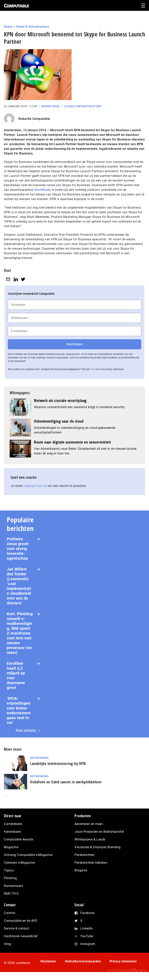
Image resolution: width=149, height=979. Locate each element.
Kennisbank (12, 831)
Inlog (7, 944)
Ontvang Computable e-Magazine (28, 855)
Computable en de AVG (20, 920)
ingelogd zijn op (35, 486)
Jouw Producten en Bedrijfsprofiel (99, 831)
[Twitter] (23, 279)
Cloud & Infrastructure (32, 26)
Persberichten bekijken (90, 862)
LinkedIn (86, 928)
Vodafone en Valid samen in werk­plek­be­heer (66, 782)
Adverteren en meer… (89, 824)
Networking (39, 757)
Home (8, 26)
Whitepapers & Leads (89, 839)
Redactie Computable (34, 119)
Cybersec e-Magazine (19, 862)
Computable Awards (18, 839)
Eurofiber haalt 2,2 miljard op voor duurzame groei (16, 675)
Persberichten (84, 855)
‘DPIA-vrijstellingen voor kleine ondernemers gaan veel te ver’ (19, 710)
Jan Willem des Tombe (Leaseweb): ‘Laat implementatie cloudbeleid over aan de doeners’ (19, 586)
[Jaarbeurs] (124, 973)
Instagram (87, 944)
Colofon (10, 913)
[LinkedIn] (15, 279)
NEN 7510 (11, 893)
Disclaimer (48, 961)
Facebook (87, 913)
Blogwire (80, 870)
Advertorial (50, 106)
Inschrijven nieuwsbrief (21, 936)
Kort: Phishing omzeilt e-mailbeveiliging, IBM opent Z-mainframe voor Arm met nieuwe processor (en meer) (20, 633)
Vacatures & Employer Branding (97, 847)
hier (92, 369)
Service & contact (16, 928)
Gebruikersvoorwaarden (83, 961)
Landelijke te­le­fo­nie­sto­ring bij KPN (58, 763)
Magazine (11, 847)
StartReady (42, 190)
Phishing (10, 878)
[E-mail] (8, 279)
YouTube (86, 936)
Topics (9, 870)
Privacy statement (123, 961)
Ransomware (13, 886)
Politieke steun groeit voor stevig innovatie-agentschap (18, 549)
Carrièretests (13, 824)
